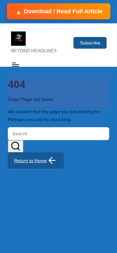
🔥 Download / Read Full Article (58, 11)
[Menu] (15, 64)
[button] (90, 43)
